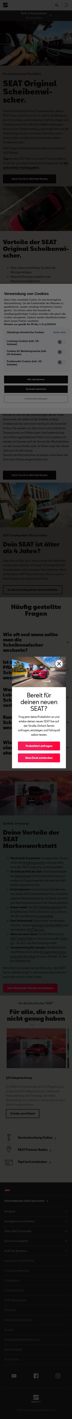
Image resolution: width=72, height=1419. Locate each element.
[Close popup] (59, 664)
